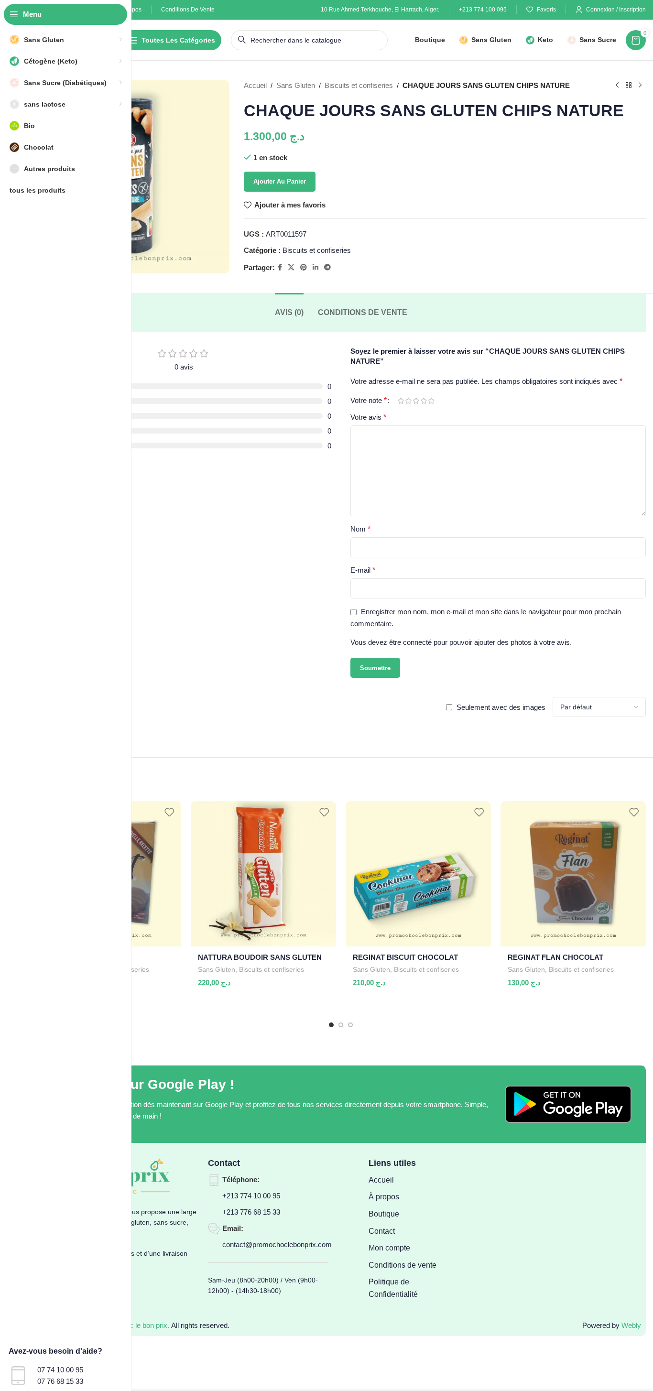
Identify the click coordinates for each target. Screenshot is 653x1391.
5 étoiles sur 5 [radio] (431, 400)
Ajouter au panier (279, 181)
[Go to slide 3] (350, 1024)
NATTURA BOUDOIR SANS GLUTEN (260, 957)
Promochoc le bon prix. (133, 1325)
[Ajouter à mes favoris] (169, 812)
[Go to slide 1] (331, 1024)
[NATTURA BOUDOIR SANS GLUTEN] (263, 873)
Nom (360, 529)
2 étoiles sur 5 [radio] (408, 400)
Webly (631, 1325)
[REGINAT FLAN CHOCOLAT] (573, 873)
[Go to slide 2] (340, 1024)
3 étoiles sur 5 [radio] (416, 400)
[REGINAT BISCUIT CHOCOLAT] (418, 873)
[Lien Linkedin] (315, 267)
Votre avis (368, 417)
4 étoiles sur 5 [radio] (423, 400)
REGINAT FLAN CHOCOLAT (555, 957)
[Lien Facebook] (280, 267)
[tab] (289, 312)
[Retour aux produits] (628, 85)
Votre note (368, 400)
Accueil (255, 85)
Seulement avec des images (501, 707)
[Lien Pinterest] (303, 267)
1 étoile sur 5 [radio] (400, 400)
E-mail (362, 570)
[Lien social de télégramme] (327, 267)
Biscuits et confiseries (359, 85)
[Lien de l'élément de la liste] (411, 1180)
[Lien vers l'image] (568, 1103)
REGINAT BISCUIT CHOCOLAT (405, 957)
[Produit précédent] (617, 85)
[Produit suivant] (640, 85)
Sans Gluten (295, 85)
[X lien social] (291, 267)
